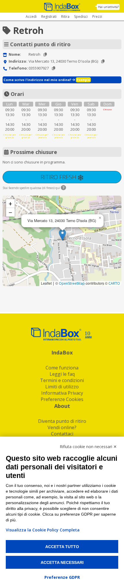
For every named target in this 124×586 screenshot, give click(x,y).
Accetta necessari (62, 562)
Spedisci (81, 16)
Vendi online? (62, 427)
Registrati (49, 16)
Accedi (31, 16)
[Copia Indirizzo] (102, 61)
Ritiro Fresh (59, 177)
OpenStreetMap (72, 283)
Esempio (83, 80)
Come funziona (62, 368)
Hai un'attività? (108, 7)
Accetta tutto (62, 546)
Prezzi (97, 16)
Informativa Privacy (62, 393)
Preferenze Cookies (62, 399)
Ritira (65, 16)
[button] (62, 235)
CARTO (114, 283)
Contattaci (62, 434)
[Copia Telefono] (53, 68)
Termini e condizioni (62, 380)
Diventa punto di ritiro (62, 421)
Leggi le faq (62, 374)
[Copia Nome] (45, 54)
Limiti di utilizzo (62, 386)
